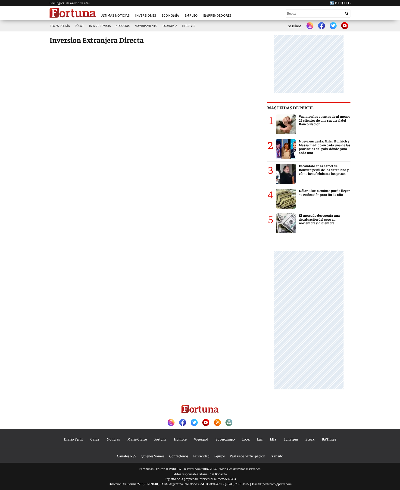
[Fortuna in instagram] (309, 26)
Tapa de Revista (100, 26)
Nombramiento (146, 26)
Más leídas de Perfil (290, 107)
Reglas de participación (247, 455)
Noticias (113, 439)
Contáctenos (178, 455)
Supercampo (225, 439)
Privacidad (201, 455)
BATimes (329, 439)
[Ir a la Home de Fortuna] (73, 13)
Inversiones (145, 15)
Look (246, 439)
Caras (94, 439)
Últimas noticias (115, 15)
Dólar (79, 26)
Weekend (201, 439)
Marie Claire (137, 439)
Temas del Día (60, 26)
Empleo (191, 15)
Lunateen (291, 439)
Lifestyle (188, 26)
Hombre (180, 439)
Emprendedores (217, 15)
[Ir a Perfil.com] (340, 3)
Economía (170, 15)
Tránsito (276, 455)
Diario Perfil (73, 439)
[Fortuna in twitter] (333, 26)
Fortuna (160, 439)
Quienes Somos (153, 455)
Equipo (219, 455)
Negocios (123, 26)
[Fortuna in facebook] (321, 26)
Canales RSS (126, 455)
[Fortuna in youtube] (344, 26)
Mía (273, 439)
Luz (259, 439)
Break (309, 439)
